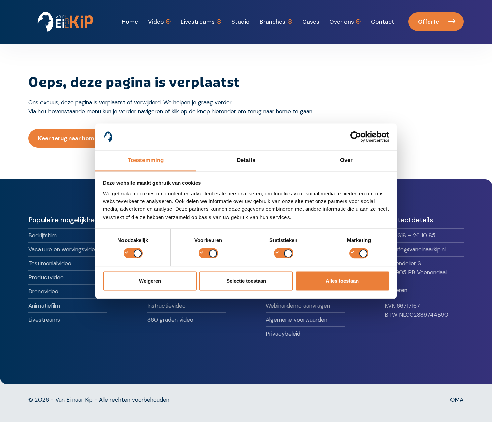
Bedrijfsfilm (42, 235)
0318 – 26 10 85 (414, 235)
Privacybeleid (283, 333)
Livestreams (44, 319)
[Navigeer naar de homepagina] (65, 22)
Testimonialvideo (49, 263)
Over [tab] (346, 160)
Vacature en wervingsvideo (63, 249)
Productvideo (46, 277)
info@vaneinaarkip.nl (420, 249)
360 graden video (170, 319)
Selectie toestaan (246, 281)
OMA (457, 399)
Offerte (428, 21)
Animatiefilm (44, 305)
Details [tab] (246, 160)
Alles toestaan (342, 281)
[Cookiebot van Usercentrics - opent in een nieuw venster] (360, 136)
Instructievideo (166, 305)
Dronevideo (43, 291)
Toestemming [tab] (146, 160)
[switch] (208, 253)
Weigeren (150, 281)
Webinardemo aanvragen (298, 305)
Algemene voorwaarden (296, 319)
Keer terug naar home (68, 138)
